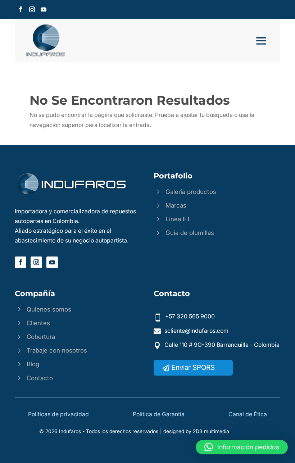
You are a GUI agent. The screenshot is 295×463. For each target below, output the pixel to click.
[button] (242, 447)
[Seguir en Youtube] (43, 9)
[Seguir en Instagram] (32, 9)
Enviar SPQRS (193, 367)
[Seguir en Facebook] (20, 9)
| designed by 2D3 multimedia (194, 431)
